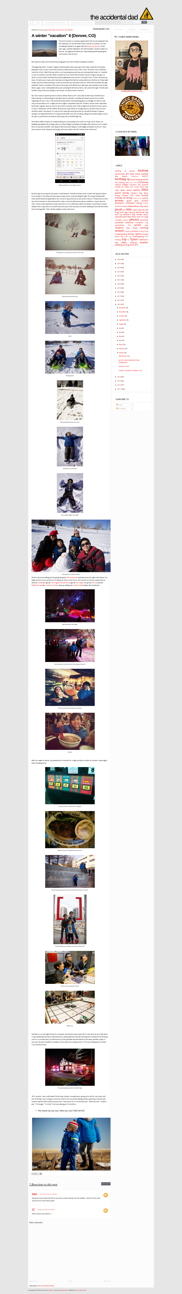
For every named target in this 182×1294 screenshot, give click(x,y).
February (122, 348)
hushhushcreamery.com (131, 91)
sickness (134, 231)
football (145, 195)
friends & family (123, 198)
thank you (127, 236)
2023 (119, 272)
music (145, 214)
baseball (144, 174)
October (122, 316)
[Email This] (32, 1174)
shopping (127, 231)
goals (129, 201)
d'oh (142, 187)
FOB (131, 195)
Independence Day (135, 206)
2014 (119, 377)
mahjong (132, 212)
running (144, 227)
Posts (120, 405)
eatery (136, 190)
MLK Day (118, 215)
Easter (129, 190)
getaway (119, 200)
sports (138, 234)
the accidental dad (81, 1290)
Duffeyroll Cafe (37, 585)
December (122, 308)
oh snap (144, 217)
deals (122, 190)
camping (121, 182)
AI (125, 171)
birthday (120, 179)
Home (30, 23)
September (122, 320)
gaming (145, 198)
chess (135, 182)
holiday (145, 203)
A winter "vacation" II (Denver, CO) (130, 370)
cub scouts (134, 187)
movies (139, 214)
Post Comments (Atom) (46, 1286)
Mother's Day (129, 214)
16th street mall (71, 577)
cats (131, 182)
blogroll (144, 29)
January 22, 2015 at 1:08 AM (48, 1194)
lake (143, 210)
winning (126, 245)
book (132, 179)
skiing (146, 231)
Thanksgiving (138, 236)
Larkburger (41, 583)
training (118, 240)
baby (132, 174)
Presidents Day (141, 223)
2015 (119, 304)
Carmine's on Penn (51, 585)
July (120, 328)
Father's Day (136, 193)
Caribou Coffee (78, 585)
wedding (118, 245)
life (147, 210)
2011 (119, 389)
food (137, 195)
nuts (57, 30)
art (127, 173)
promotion (119, 225)
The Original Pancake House (60, 583)
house (117, 206)
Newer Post (33, 1281)
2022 (119, 276)
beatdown (134, 176)
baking (137, 174)
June (120, 332)
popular (131, 29)
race (146, 225)
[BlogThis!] (35, 1174)
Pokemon (129, 222)
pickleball (119, 222)
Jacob (118, 209)
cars (127, 182)
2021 (119, 280)
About (38, 23)
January (121, 353)
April (120, 340)
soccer (131, 234)
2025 (119, 263)
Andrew (143, 170)
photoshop (144, 220)
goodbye (145, 201)
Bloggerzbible (64, 1290)
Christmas (143, 182)
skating (141, 231)
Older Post (107, 1281)
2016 (119, 300)
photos (61, 30)
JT (33, 1209)
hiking (139, 203)
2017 (119, 296)
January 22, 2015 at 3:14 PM (46, 1209)
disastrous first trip (93, 46)
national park (121, 217)
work (132, 245)
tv (128, 240)
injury (145, 206)
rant (128, 228)
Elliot (145, 190)
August (121, 324)
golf (136, 201)
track (146, 236)
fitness (125, 195)
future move (137, 198)
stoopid (145, 234)
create (126, 187)
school (119, 231)
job (124, 210)
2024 (119, 268)
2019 (119, 288)
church (118, 185)
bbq (116, 176)
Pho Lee (94, 583)
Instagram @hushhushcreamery (81, 23)
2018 (119, 292)
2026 (119, 259)
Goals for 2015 (124, 366)
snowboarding (121, 234)
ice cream (123, 206)
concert (145, 185)
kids (129, 209)
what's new (118, 29)
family (126, 193)
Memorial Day (142, 212)
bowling (138, 179)
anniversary (120, 174)
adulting (118, 171)
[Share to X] (38, 1174)
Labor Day (137, 210)
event (118, 193)
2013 (119, 381)
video (124, 242)
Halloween (130, 203)
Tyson (134, 239)
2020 (119, 284)
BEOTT (145, 176)
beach (124, 176)
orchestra (118, 220)
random (119, 227)
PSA (129, 225)
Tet (121, 236)
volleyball (133, 243)
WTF (136, 245)
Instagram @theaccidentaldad (55, 23)
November (122, 312)
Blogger (51, 1290)
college (125, 185)
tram (34, 1193)
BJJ (128, 179)
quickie (137, 225)
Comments (122, 409)
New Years (52, 30)
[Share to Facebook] (41, 1174)
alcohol (132, 171)
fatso (146, 193)
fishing (117, 195)
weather (70, 30)
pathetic (125, 220)
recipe (134, 228)
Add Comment (106, 1183)
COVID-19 (119, 187)
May (120, 336)
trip (66, 30)
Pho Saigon (80, 583)
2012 (119, 385)
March (121, 344)
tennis (117, 236)
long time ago (121, 212)
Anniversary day (124, 356)
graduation (119, 203)
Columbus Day (135, 185)
